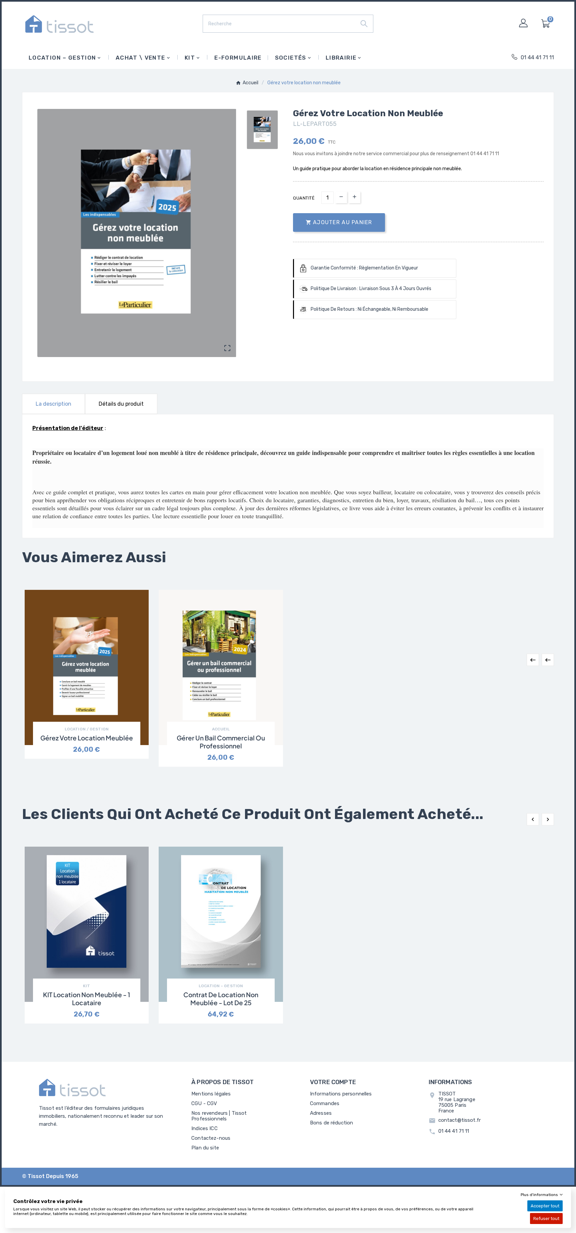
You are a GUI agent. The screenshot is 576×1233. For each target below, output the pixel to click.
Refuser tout (546, 1218)
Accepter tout (545, 1205)
